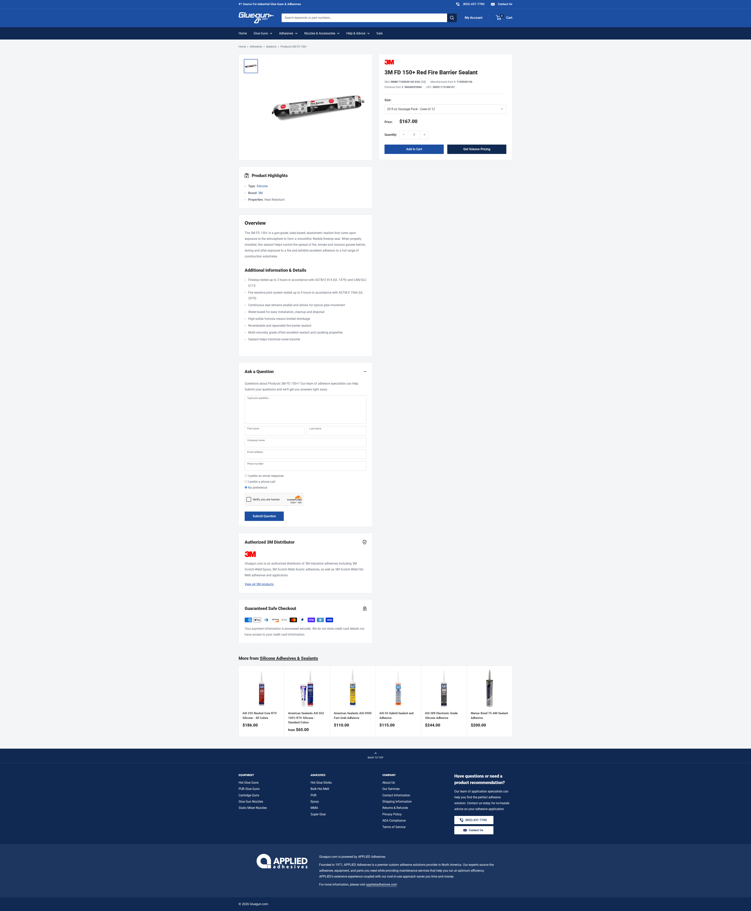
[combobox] (364, 17)
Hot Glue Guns (249, 782)
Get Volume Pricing (476, 149)
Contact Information (396, 795)
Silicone (262, 186)
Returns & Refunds (395, 808)
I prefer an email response (266, 476)
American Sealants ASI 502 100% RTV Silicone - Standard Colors (306, 718)
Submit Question (264, 516)
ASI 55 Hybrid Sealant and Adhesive (396, 716)
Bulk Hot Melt (320, 789)
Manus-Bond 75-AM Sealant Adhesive (489, 716)
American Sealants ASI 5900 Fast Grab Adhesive (353, 716)
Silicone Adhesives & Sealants (289, 658)
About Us (388, 782)
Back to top (375, 757)
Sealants (271, 46)
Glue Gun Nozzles (251, 801)
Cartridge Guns (249, 795)
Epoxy (315, 801)
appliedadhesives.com (381, 884)
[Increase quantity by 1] (424, 134)
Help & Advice (355, 33)
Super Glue (318, 814)
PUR (313, 795)
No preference (257, 487)
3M (260, 193)
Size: (412, 100)
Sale (379, 33)
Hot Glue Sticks (321, 782)
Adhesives (286, 33)
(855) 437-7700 (470, 4)
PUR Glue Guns (249, 789)
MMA (314, 808)
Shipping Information (397, 801)
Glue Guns (261, 33)
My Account (473, 18)
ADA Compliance (394, 820)
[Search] (452, 17)
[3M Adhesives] (445, 62)
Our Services (391, 789)
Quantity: (390, 134)
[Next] (512, 701)
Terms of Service (393, 827)
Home (243, 33)
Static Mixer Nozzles (253, 808)
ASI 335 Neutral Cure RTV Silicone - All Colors (260, 716)
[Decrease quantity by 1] (404, 134)
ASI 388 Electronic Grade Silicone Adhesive (441, 716)
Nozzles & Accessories (319, 33)
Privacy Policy (392, 814)
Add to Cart (414, 149)
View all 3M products (259, 584)
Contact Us (504, 4)
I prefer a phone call (261, 482)
